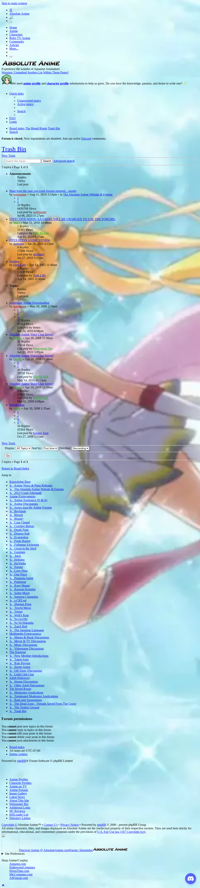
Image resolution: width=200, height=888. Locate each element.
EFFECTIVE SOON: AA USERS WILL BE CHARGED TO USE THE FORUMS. (62, 219)
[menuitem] (29, 100)
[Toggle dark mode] (10, 21)
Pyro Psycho (41, 233)
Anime (13, 31)
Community (16, 41)
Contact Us (51, 824)
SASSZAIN (40, 376)
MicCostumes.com (20, 874)
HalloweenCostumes (22, 867)
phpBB (21, 760)
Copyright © (9, 824)
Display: (10, 448)
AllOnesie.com (18, 878)
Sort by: (37, 448)
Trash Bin (14, 149)
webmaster (20, 194)
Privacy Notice (69, 824)
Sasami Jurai (40, 433)
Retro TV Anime (19, 38)
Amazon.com (17, 864)
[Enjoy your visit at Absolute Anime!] (31, 65)
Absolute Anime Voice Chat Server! (31, 334)
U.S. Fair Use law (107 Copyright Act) (121, 831)
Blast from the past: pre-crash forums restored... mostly (43, 191)
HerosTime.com (19, 871)
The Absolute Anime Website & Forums (87, 194)
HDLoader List (18, 814)
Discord (86, 138)
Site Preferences (15, 853)
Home (13, 27)
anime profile (32, 83)
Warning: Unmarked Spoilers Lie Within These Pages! (35, 72)
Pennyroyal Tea (42, 348)
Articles (14, 45)
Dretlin (17, 338)
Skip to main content (14, 3)
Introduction (16, 405)
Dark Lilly (19, 265)
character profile (58, 83)
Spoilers (14, 261)
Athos (17, 408)
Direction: (65, 448)
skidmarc (18, 243)
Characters (15, 34)
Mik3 (16, 222)
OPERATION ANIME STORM (29, 240)
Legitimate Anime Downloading (29, 302)
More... (13, 48)
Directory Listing (19, 818)
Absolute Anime (19, 13)
